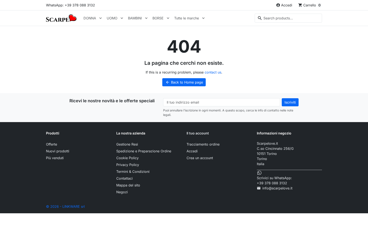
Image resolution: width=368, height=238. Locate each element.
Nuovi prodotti (57, 151)
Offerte (51, 144)
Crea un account (200, 158)
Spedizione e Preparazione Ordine (143, 151)
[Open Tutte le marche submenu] (203, 18)
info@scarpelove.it (277, 188)
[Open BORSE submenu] (168, 18)
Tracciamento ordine (203, 144)
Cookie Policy (127, 158)
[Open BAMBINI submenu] (146, 18)
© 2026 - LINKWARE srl (65, 206)
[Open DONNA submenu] (100, 18)
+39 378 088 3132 (272, 183)
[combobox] (288, 18)
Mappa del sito (128, 185)
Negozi (122, 192)
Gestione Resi (127, 144)
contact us (213, 72)
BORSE (158, 18)
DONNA (89, 18)
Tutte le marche (186, 18)
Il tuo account (198, 133)
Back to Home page (184, 82)
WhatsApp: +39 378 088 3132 (70, 5)
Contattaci (124, 178)
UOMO (112, 18)
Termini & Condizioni (133, 171)
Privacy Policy (127, 165)
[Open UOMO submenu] (122, 18)
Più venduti (55, 158)
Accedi (192, 151)
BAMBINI (135, 18)
